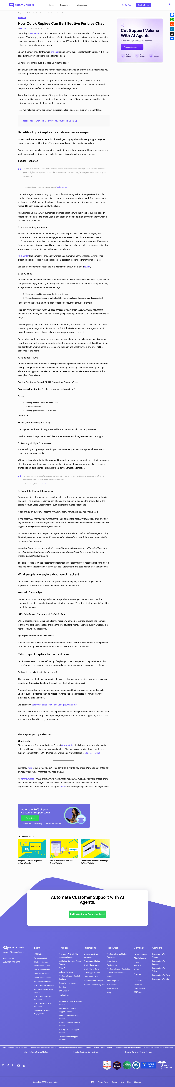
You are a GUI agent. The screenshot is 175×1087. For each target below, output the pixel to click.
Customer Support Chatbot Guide (119, 969)
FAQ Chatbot (64, 991)
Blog (19, 13)
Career (114, 1082)
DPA (129, 1082)
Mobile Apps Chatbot (92, 973)
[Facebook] (172, 14)
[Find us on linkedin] (13, 1065)
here (30, 768)
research (34, 33)
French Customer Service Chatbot (99, 1048)
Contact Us (138, 980)
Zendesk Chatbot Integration (94, 985)
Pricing (136, 962)
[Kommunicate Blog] (21, 5)
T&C (92, 1082)
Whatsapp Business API (43, 981)
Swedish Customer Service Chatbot (86, 1052)
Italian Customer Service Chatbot (36, 1052)
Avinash (23, 28)
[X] (172, 33)
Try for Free (126, 5)
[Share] (172, 38)
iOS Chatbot (38, 954)
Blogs (109, 992)
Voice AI (62, 968)
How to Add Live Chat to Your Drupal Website (61, 862)
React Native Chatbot (42, 974)
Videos (109, 977)
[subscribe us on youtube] (19, 1065)
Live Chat (27, 13)
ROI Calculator (112, 989)
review (87, 266)
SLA (122, 1082)
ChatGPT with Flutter (42, 966)
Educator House (92, 753)
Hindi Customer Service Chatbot (71, 1048)
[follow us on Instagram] (24, 1066)
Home (51, 5)
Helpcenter (138, 984)
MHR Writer (23, 256)
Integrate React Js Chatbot (44, 985)
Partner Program (140, 954)
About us (137, 966)
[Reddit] (172, 24)
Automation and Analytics (93, 981)
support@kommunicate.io (13, 952)
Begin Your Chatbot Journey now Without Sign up (50, 121)
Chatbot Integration (91, 965)
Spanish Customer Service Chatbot (43, 1048)
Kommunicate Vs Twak (161, 975)
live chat (54, 52)
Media (136, 970)
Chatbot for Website (91, 969)
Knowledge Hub (113, 981)
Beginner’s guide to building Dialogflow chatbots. (54, 704)
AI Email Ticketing (66, 972)
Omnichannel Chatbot (92, 961)
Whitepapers (112, 965)
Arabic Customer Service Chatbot (14, 1048)
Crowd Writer (67, 745)
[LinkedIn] (172, 29)
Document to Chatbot (42, 970)
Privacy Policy (103, 1082)
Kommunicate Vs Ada (160, 979)
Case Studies (112, 961)
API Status (138, 992)
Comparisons (112, 985)
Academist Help (61, 187)
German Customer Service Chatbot (128, 1048)
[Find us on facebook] (8, 1065)
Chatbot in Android (41, 962)
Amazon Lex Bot (40, 958)
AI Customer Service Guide (117, 973)
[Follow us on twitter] (3, 1065)
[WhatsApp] (172, 19)
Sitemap (137, 1082)
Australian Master (43, 484)
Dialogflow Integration (67, 983)
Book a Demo (143, 5)
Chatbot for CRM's (91, 977)
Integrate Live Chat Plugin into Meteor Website (30, 862)
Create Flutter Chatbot (42, 978)
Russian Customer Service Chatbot (138, 1052)
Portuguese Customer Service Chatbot (158, 1048)
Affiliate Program (140, 958)
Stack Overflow (139, 988)
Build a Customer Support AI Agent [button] (87, 914)
